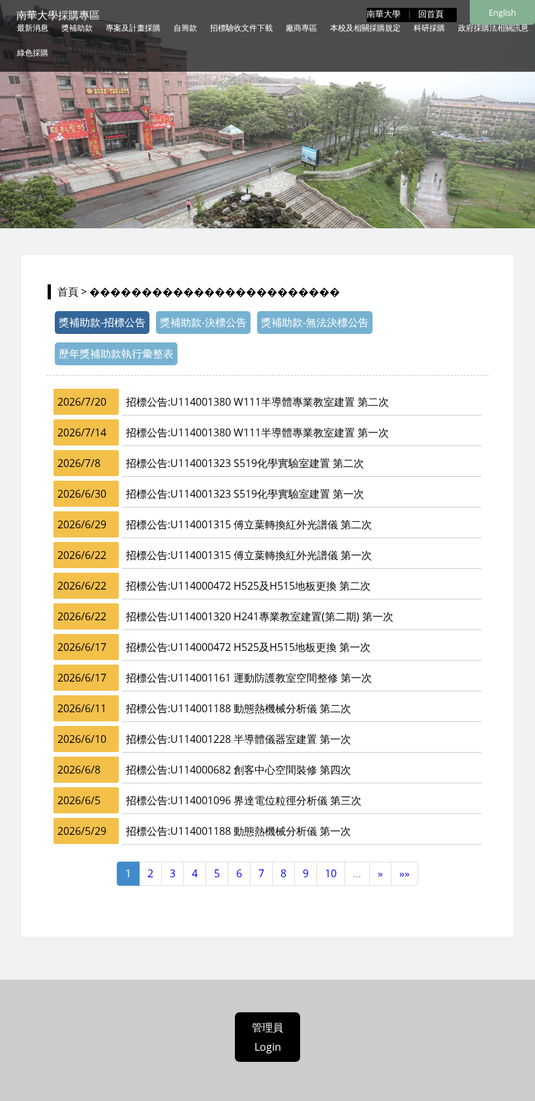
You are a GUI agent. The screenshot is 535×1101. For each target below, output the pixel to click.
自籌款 (185, 27)
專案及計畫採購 (133, 27)
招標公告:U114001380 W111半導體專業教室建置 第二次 (257, 402)
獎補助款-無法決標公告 (315, 322)
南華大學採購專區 (58, 15)
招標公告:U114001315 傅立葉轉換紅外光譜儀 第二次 (249, 524)
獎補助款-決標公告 (203, 322)
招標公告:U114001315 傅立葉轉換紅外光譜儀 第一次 (249, 555)
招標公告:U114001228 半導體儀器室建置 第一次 (238, 739)
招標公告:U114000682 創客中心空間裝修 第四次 (238, 769)
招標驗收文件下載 (241, 27)
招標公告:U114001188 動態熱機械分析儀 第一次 (238, 831)
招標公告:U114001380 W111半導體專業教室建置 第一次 (257, 432)
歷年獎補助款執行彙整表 (116, 353)
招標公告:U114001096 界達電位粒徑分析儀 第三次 (243, 800)
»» (404, 873)
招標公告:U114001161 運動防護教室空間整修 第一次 (249, 678)
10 (331, 873)
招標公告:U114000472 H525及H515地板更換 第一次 (248, 647)
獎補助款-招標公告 (102, 322)
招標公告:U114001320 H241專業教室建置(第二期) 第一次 (259, 616)
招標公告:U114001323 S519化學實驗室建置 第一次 (245, 494)
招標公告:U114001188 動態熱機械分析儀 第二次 (238, 708)
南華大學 (384, 14)
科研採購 (429, 27)
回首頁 (431, 14)
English (502, 12)
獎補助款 (77, 27)
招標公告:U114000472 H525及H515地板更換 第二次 (248, 586)
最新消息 (32, 27)
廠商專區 (301, 27)
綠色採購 (32, 52)
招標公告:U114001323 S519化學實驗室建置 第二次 (245, 463)
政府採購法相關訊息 (493, 27)
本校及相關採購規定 (365, 27)
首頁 (67, 291)
